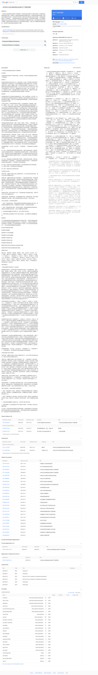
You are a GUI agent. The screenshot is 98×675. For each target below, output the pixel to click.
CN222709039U (6, 523)
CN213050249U (6, 487)
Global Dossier (67, 62)
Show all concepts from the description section (13, 664)
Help (67, 672)
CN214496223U (6, 481)
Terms (54, 672)
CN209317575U (6, 484)
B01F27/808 (6, 30)
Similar (74, 18)
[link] (24, 30)
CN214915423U (6, 463)
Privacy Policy (61, 672)
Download (71, 592)
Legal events (72, 59)
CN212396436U (6, 422)
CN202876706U (6, 428)
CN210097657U (6, 529)
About (31, 672)
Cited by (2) (66, 59)
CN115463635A (6, 514)
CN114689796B (6, 450)
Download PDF (57, 18)
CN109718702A (6, 505)
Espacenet (61, 62)
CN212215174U (6, 511)
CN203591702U (6, 431)
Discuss (73, 62)
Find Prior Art (67, 18)
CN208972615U (6, 502)
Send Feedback (38, 672)
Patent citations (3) (59, 59)
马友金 (61, 24)
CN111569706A (6, 472)
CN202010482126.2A (7, 549)
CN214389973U (6, 493)
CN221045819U (6, 532)
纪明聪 (65, 24)
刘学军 (58, 24)
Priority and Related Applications (65, 60)
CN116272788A (6, 520)
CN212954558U (6, 499)
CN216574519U (6, 508)
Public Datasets (47, 672)
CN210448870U (6, 478)
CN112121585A (6, 447)
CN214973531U (6, 517)
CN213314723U (6, 466)
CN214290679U (6, 490)
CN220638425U (6, 535)
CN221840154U (6, 496)
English (62, 21)
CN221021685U (6, 526)
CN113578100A (6, 475)
